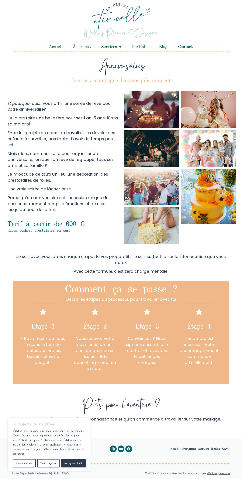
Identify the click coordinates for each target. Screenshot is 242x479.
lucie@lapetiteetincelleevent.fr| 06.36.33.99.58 (41, 473)
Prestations (189, 449)
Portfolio (140, 47)
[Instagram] (113, 449)
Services (109, 47)
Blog (163, 47)
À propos (82, 47)
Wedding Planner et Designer (121, 34)
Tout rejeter (48, 463)
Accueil (56, 47)
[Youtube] (121, 449)
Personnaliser (24, 463)
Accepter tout (73, 463)
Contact (185, 47)
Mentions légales (209, 449)
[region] (49, 444)
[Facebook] (128, 449)
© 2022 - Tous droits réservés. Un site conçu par (187, 473)
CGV (225, 449)
